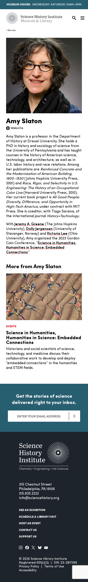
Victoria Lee (57, 234)
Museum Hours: (19, 4)
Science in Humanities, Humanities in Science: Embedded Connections (41, 247)
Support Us (28, 536)
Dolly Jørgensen (39, 229)
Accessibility (28, 570)
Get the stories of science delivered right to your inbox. (44, 399)
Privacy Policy (29, 566)
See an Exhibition (32, 510)
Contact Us (28, 530)
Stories (11, 30)
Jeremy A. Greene (29, 224)
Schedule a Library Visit (37, 516)
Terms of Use (54, 566)
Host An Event (30, 523)
